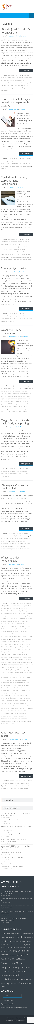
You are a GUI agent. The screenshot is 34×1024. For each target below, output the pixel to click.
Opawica (29, 670)
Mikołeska (19, 657)
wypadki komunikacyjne (21, 971)
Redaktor (22, 109)
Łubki (6, 654)
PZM (15, 688)
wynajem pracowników (15, 411)
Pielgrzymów (9, 675)
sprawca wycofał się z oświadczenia (18, 257)
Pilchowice (23, 675)
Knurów (11, 242)
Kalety (11, 639)
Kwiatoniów (7, 649)
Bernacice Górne (6, 611)
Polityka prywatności (7, 1000)
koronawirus (4, 83)
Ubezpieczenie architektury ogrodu (12, 866)
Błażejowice (20, 611)
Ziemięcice (15, 721)
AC (25, 158)
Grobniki (26, 634)
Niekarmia (4, 662)
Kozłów (22, 644)
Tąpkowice (10, 700)
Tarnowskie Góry (23, 700)
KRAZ (13, 393)
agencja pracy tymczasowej (20, 391)
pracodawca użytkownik (15, 401)
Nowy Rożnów (11, 670)
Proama (16, 683)
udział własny (13, 788)
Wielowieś (30, 708)
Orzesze (8, 672)
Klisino (23, 641)
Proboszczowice (24, 683)
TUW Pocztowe (8, 703)
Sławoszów (19, 693)
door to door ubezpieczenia (24, 77)
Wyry (11, 716)
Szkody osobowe (5, 606)
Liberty (25, 649)
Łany (21, 652)
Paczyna (23, 672)
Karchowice (23, 639)
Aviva (2, 608)
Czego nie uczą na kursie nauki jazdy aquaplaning (15, 422)
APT (29, 391)
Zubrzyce (13, 724)
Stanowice (17, 695)
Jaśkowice (24, 636)
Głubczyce (27, 631)
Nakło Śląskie (27, 659)
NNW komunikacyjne (10, 665)
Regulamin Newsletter (7, 1004)
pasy (18, 318)
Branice (3, 616)
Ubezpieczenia (12, 75)
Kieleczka (3, 641)
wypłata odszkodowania (7, 321)
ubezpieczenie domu (23, 967)
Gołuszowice (14, 634)
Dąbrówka (21, 626)
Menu (31, 15)
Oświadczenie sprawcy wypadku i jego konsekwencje (14, 180)
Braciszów (29, 613)
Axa (5, 608)
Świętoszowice (14, 698)
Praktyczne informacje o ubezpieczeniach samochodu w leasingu (14, 840)
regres (23, 163)
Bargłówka (15, 608)
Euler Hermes (11, 629)
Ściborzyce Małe (26, 690)
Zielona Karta (19, 536)
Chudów (26, 239)
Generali (9, 631)
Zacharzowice (5, 718)
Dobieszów (4, 629)
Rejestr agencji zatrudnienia (19, 404)
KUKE (2, 649)
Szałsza (28, 698)
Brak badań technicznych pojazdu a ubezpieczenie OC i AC (15, 102)
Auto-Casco (22, 781)
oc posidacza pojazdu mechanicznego (20, 247)
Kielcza (29, 639)
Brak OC (10, 161)
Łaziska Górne (27, 652)
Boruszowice (22, 613)
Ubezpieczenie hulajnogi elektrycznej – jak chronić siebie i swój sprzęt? (16, 892)
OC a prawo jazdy (19, 244)
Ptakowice (4, 688)
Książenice (11, 244)
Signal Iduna (8, 693)
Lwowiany (16, 652)
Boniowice (9, 613)
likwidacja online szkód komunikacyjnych (19, 83)
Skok (14, 693)
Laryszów (13, 649)
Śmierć (29, 404)
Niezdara (29, 662)
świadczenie (23, 318)
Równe (3, 690)
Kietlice (9, 641)
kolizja (15, 242)
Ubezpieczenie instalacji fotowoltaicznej (13, 857)
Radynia (27, 688)
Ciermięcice (21, 618)
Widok (20, 708)
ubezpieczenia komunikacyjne (18, 88)
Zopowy (29, 721)
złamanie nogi (26, 549)
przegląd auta (5, 163)
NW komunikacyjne (13, 603)
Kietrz (13, 641)
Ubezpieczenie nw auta (19, 706)
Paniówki (21, 252)
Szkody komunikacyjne (16, 85)
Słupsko (25, 693)
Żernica (22, 983)
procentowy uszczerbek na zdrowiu (11, 685)
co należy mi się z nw (6, 621)
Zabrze (30, 259)
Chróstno (14, 618)
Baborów (9, 608)
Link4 (6, 652)
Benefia (21, 608)
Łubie (2, 654)
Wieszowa (4, 711)
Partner (3, 675)
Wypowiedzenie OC (15, 549)
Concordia (23, 621)
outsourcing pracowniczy (19, 399)
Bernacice (26, 608)
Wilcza (6, 259)
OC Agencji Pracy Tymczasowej (11, 331)
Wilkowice (14, 711)
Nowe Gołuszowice (24, 667)
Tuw (2, 703)
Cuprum (12, 624)
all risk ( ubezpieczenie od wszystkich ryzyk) (20, 934)
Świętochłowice (5, 698)
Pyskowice (10, 688)
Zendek (9, 721)
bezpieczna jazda (16, 471)
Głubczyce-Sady (5, 634)
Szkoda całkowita (27, 786)
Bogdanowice (28, 611)
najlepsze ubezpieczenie (16, 659)
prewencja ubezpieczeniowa (9, 474)
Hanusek (3, 636)
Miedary (14, 657)
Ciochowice (28, 618)
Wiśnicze (27, 711)
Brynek (19, 616)
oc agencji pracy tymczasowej (16, 386)
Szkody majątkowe (15, 783)
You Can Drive (17, 716)
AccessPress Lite (23, 1020)
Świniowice (22, 698)
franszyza (19, 786)
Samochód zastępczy (7, 254)
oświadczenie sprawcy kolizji (17, 249)
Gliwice (22, 631)
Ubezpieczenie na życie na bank (11, 852)
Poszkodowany (14, 541)
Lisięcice (10, 652)
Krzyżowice (17, 647)
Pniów (17, 677)
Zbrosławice (24, 718)
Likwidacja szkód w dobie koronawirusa (15, 31)
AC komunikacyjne (13, 781)
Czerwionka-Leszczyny (7, 626)
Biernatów (14, 611)
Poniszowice (21, 680)
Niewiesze (23, 662)
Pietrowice (16, 675)
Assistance (4, 937)
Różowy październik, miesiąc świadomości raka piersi (17, 906)
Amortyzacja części (10, 786)
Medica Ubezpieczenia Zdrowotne (18, 654)
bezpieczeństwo (5, 316)
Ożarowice (18, 672)
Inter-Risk (18, 636)
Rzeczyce (18, 690)
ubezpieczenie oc (26, 166)
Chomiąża (9, 618)
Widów (24, 708)
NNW (2, 665)
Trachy (31, 700)
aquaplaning (27, 468)
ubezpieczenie (5, 166)
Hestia (9, 393)
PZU (9, 404)
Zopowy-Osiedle (5, 724)
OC (9, 533)
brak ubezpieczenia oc (19, 161)
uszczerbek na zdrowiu (7, 708)
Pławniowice (11, 677)
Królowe (3, 647)
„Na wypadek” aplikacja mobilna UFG (14, 486)
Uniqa (28, 706)
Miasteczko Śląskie (6, 657)
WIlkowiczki (21, 711)
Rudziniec (12, 690)
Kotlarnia (13, 644)
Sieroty (3, 693)
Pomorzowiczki (13, 680)
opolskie (4, 954)
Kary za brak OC (10, 538)
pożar (25, 955)
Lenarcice (20, 649)
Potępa (12, 683)
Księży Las (29, 647)
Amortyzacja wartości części (13, 734)
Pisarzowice (4, 677)
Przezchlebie (25, 685)
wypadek (5, 90)
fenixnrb (25, 36)
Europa (18, 629)
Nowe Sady (4, 670)
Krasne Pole (27, 644)
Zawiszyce (17, 718)
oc (27, 161)
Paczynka (29, 672)
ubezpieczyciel (5, 788)
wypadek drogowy (16, 713)
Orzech (3, 672)
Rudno (7, 690)
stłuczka (28, 163)
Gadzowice (28, 629)
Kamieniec (17, 639)
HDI (7, 636)
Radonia (22, 688)
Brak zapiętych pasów (13, 268)
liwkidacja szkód (5, 85)
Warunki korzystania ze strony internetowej (14, 1008)
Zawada (11, 718)
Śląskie (9, 983)
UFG (18, 543)
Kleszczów (18, 641)
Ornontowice (4, 249)
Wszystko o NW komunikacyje (10, 559)
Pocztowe (22, 677)
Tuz (14, 703)
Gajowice (3, 631)
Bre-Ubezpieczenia (11, 616)
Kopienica (8, 644)
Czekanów (23, 624)
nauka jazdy (24, 471)
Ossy (12, 672)
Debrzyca (27, 626)
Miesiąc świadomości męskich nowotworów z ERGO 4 (16, 899)
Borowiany (15, 613)
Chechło (3, 618)
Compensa (16, 621)
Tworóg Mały (23, 703)
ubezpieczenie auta (6, 706)
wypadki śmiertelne (15, 546)
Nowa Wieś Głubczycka (22, 665)
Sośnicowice (4, 695)
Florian (22, 629)
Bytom (23, 616)
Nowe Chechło (14, 667)
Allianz (29, 606)
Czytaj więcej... (26, 70)
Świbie (22, 695)
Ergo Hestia (4, 393)
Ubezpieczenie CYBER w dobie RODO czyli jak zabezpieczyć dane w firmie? (15, 847)
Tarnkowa (16, 700)
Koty (18, 644)
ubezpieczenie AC (15, 166)
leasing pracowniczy (21, 393)
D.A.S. (15, 626)
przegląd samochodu (15, 163)
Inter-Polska (12, 636)
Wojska (3, 713)
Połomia (28, 677)
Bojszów (3, 613)
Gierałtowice (4, 242)
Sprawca (14, 543)
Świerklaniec (28, 695)
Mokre (25, 657)
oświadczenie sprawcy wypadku (10, 252)
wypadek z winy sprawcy (20, 259)
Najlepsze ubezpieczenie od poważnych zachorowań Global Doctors (14, 834)
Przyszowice (28, 252)
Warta (16, 708)
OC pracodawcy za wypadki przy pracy (15, 396)
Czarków (17, 624)
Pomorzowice (5, 680)
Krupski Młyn (9, 647)
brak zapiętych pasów (17, 316)
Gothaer (21, 634)
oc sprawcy (13, 318)
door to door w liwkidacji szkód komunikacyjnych (14, 80)
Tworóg (17, 703)
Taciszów (3, 700)
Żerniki (29, 983)
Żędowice (3, 721)
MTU (7, 659)
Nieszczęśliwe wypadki (21, 538)
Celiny (27, 616)
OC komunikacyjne (18, 950)
